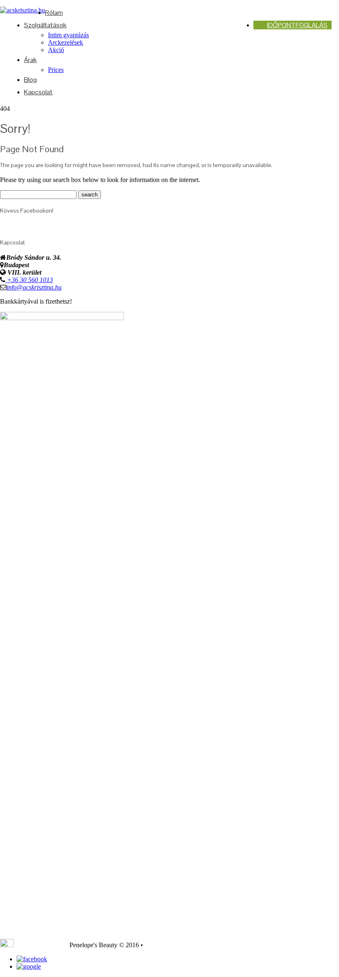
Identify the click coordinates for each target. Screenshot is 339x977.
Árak (30, 59)
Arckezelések (65, 42)
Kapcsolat (38, 92)
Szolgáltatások (45, 25)
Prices (56, 69)
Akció (56, 49)
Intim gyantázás (68, 34)
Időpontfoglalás (297, 25)
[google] (29, 966)
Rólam (54, 12)
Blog (30, 79)
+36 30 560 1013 (29, 279)
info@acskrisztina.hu (34, 287)
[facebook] (32, 959)
